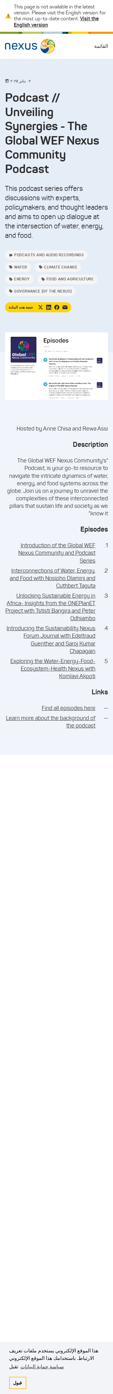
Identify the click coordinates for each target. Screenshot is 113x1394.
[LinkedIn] (48, 307)
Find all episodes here (68, 708)
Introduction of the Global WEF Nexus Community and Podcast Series (56, 553)
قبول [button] (17, 1382)
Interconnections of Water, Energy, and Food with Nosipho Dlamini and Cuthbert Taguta (52, 578)
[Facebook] (56, 307)
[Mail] (64, 307)
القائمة (101, 46)
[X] (40, 307)
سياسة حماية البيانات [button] (42, 1366)
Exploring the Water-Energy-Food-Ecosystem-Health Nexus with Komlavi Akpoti (52, 669)
